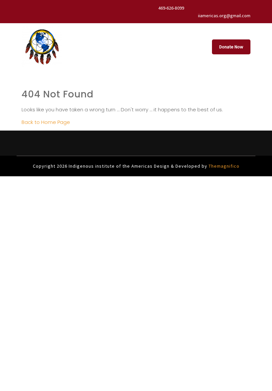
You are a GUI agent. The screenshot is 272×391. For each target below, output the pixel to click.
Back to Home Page (46, 122)
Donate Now (231, 47)
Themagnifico (223, 166)
